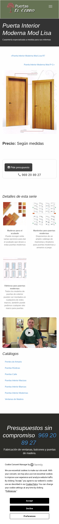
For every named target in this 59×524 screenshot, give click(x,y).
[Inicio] (20, 7)
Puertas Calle (11, 374)
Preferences (30, 516)
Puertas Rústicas (12, 368)
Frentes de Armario (13, 362)
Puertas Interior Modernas (16, 393)
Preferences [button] (11, 491)
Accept (29, 501)
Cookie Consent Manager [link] (16, 464)
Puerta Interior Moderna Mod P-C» (39, 65)
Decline (29, 508)
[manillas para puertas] (44, 213)
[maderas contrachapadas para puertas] (14, 213)
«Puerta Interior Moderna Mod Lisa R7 (28, 56)
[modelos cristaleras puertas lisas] (14, 269)
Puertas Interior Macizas (15, 380)
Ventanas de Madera (14, 399)
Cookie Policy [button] (32, 484)
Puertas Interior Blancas (15, 387)
